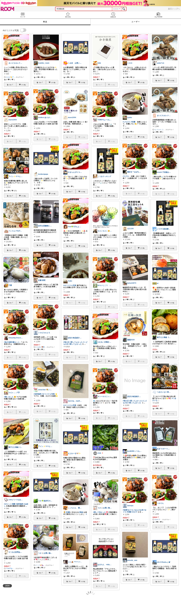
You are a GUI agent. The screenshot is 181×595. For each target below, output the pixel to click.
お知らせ (113, 14)
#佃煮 (125, 510)
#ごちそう (127, 122)
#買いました (8, 397)
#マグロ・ (127, 176)
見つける (67, 14)
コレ (10, 84)
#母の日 (66, 342)
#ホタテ (134, 512)
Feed (22, 14)
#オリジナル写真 (48, 394)
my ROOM (158, 14)
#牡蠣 (67, 512)
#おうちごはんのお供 (135, 510)
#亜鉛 (81, 512)
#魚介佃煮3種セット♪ (12, 342)
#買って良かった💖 (100, 512)
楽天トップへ (174, 9)
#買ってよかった (76, 342)
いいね (23, 84)
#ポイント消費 (9, 504)
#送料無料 (19, 504)
